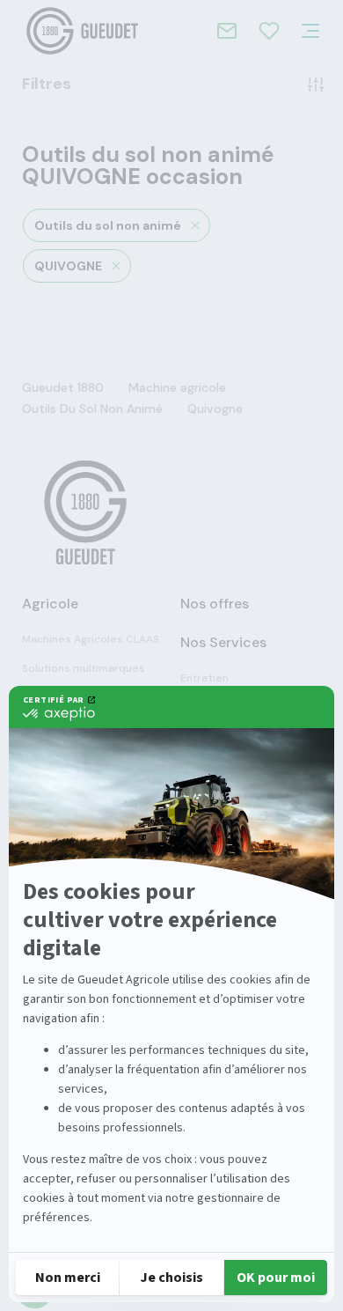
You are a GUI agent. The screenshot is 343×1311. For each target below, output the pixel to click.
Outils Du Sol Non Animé (92, 408)
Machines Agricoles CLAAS (90, 639)
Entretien (204, 678)
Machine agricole (177, 387)
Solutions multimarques (83, 668)
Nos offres (214, 603)
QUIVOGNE (68, 266)
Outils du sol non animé (107, 225)
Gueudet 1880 (63, 387)
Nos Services (223, 642)
